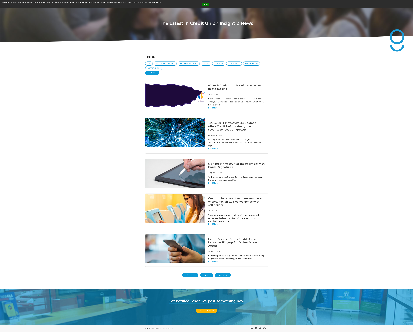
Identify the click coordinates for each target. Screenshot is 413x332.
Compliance (234, 64)
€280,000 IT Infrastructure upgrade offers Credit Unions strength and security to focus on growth (232, 126)
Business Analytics (188, 64)
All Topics (152, 73)
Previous (190, 275)
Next (207, 275)
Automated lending (165, 64)
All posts (223, 275)
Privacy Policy (167, 329)
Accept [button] (205, 4)
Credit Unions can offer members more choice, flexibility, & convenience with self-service (235, 202)
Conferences (251, 64)
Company (219, 64)
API (149, 64)
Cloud (206, 64)
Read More (213, 108)
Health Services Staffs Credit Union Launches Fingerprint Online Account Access (234, 242)
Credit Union (154, 68)
